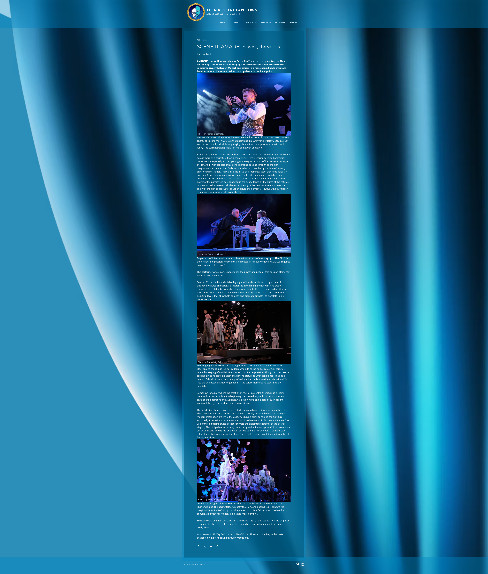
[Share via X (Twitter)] (204, 546)
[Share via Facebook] (198, 546)
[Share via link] (217, 546)
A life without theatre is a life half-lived (223, 14)
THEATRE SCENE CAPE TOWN (232, 10)
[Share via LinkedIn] (210, 546)
